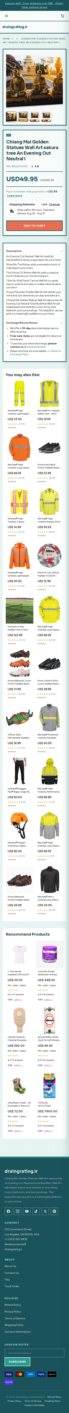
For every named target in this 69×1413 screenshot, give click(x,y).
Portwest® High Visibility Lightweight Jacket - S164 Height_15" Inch (18, 574)
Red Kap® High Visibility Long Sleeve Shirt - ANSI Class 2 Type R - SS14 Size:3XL (18, 466)
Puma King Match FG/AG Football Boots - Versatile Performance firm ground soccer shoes (49, 466)
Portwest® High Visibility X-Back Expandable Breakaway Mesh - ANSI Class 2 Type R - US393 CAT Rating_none (19, 520)
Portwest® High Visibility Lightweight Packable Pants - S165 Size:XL (19, 412)
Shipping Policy (14, 1325)
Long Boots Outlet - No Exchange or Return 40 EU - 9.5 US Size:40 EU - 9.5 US (19, 1104)
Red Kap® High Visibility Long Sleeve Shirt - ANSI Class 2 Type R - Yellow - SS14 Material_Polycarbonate (49, 628)
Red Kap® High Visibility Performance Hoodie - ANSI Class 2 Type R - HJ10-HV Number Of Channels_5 (49, 790)
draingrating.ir (15, 27)
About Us (10, 1266)
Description (14, 251)
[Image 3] (34, 116)
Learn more (14, 195)
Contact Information (17, 1331)
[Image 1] (11, 116)
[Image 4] (46, 116)
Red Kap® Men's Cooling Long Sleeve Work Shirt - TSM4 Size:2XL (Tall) (48, 898)
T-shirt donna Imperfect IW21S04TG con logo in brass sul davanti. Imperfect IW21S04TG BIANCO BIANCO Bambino (19, 973)
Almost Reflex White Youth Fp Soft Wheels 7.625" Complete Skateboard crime (48, 1039)
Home (6, 38)
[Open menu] (6, 16)
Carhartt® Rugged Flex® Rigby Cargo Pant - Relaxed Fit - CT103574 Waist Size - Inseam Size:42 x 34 (19, 790)
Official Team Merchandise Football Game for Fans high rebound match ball (18, 736)
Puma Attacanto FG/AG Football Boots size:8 (18, 898)
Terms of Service (15, 1318)
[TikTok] (36, 1211)
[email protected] (36, 346)
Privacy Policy (13, 1311)
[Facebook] (8, 1211)
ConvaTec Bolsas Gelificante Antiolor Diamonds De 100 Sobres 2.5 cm (47, 973)
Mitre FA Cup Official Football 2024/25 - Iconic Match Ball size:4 (49, 574)
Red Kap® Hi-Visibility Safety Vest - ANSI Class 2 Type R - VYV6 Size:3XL (49, 412)
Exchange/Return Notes (22, 322)
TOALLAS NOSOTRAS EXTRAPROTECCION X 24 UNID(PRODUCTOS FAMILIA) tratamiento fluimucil (49, 1104)
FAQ (7, 1279)
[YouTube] (27, 1211)
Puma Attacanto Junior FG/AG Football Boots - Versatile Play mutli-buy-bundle (19, 682)
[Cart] (62, 16)
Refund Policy (13, 1305)
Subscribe (17, 1361)
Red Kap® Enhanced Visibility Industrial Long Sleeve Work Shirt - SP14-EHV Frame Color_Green (49, 736)
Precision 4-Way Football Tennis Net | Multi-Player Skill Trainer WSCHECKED (19, 628)
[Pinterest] (54, 1211)
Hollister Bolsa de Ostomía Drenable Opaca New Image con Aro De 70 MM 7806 (19, 1039)
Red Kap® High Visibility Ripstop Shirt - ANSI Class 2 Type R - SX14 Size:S (49, 520)
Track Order (12, 1286)
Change (54, 204)
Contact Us (12, 1273)
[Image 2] (23, 116)
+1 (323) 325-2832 (16, 1239)
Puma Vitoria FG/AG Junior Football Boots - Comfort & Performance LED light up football (49, 682)
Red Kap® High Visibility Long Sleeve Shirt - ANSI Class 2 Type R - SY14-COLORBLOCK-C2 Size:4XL (48, 844)
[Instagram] (17, 1211)
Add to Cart (34, 225)
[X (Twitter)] (45, 1211)
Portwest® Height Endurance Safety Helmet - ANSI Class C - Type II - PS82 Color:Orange (19, 844)
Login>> (18, 999)
